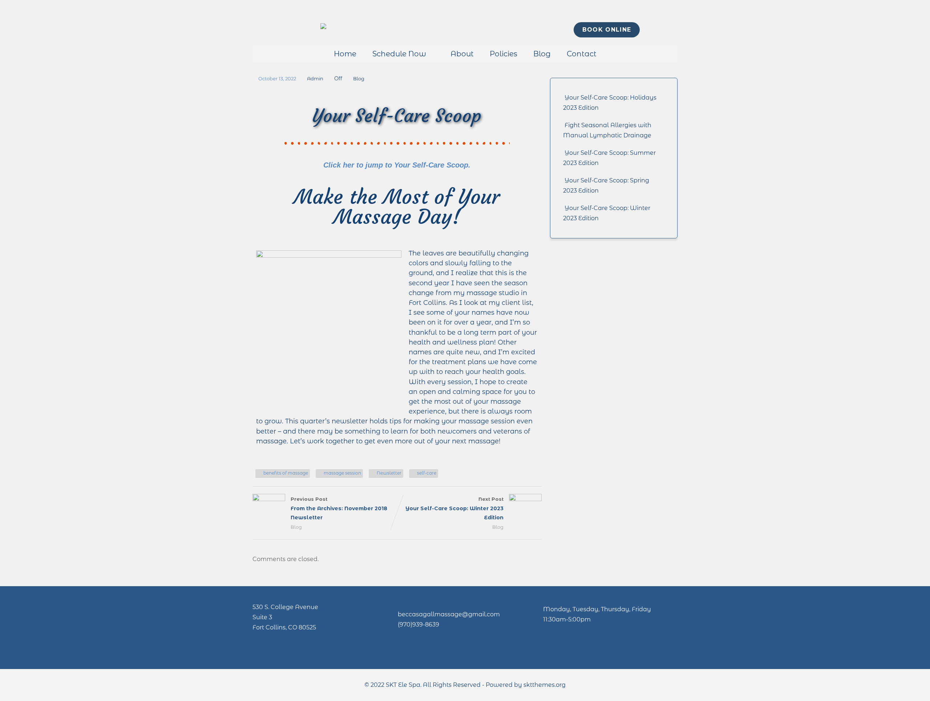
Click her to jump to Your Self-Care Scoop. (396, 165)
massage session (342, 473)
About (462, 53)
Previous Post (339, 508)
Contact (582, 53)
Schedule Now (399, 53)
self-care (426, 473)
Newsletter (389, 473)
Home (345, 53)
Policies (503, 53)
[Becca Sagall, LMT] (323, 27)
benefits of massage (285, 473)
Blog (542, 53)
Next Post (454, 508)
